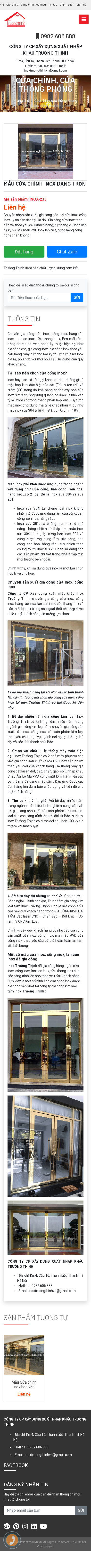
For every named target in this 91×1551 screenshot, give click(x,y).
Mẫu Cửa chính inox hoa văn (23, 1384)
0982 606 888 (57, 36)
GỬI (77, 297)
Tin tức (52, 4)
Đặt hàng (24, 252)
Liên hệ (81, 4)
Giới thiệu (12, 4)
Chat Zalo (67, 252)
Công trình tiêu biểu (33, 4)
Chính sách (67, 4)
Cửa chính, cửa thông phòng (55, 101)
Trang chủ (21, 101)
